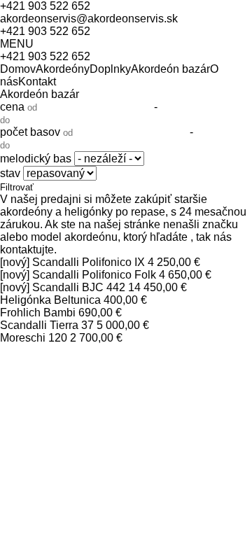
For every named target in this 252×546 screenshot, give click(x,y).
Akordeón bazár (170, 69)
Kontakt (37, 82)
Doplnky (110, 69)
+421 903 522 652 (45, 6)
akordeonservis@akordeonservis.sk (89, 18)
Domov (18, 69)
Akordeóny (63, 69)
